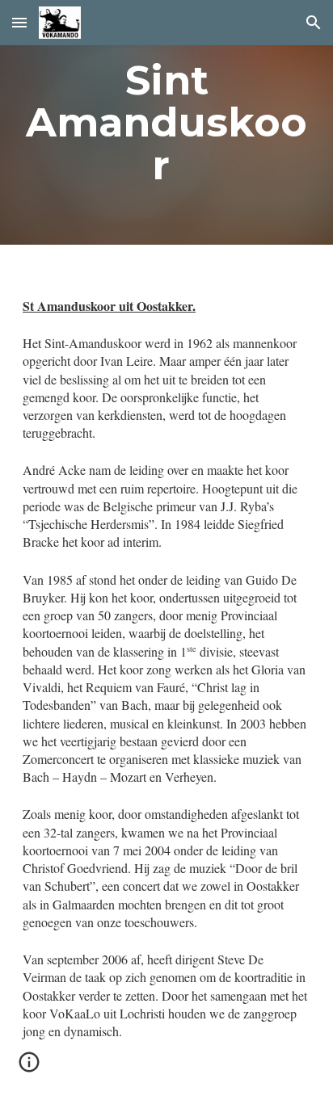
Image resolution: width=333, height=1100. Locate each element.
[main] (166, 122)
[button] (19, 22)
